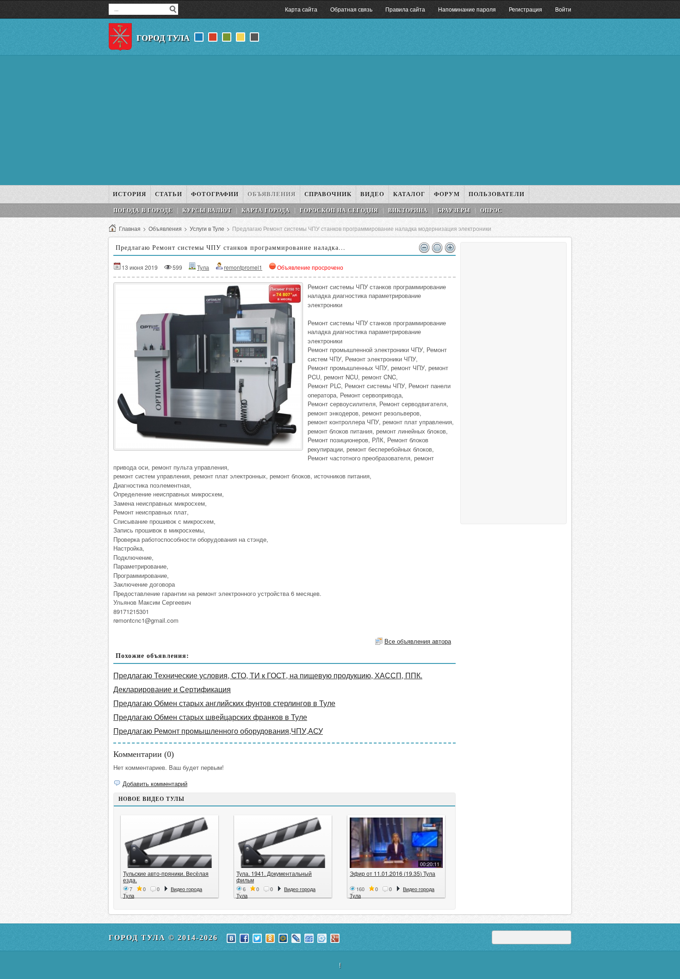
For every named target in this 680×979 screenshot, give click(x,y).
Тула (203, 267)
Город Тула (163, 38)
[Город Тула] (120, 37)
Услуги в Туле (207, 228)
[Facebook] (244, 938)
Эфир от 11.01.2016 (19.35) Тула (392, 873)
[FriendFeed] (309, 938)
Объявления (165, 228)
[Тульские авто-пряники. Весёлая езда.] (169, 843)
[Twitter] (257, 938)
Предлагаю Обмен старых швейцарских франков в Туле (210, 717)
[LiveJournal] (296, 938)
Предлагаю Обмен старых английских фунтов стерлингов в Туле (224, 703)
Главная (130, 228)
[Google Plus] (335, 938)
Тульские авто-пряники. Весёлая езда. (166, 876)
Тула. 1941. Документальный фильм (274, 876)
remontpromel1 (243, 267)
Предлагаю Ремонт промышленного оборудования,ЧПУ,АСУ (218, 730)
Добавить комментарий (155, 783)
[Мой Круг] (322, 938)
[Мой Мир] (283, 938)
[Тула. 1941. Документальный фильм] (282, 843)
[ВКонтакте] (231, 938)
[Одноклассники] (270, 938)
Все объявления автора (417, 641)
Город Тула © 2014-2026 (163, 938)
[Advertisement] (340, 120)
